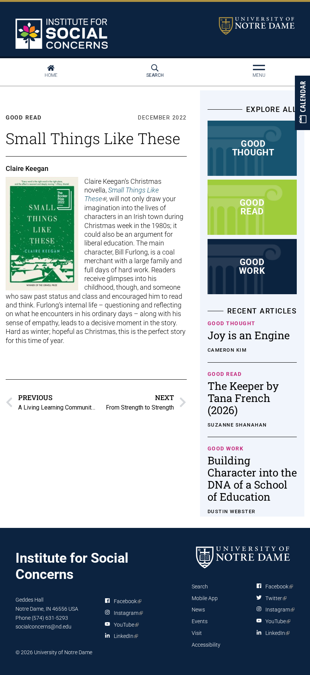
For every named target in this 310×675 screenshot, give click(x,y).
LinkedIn (124, 637)
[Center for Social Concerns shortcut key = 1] (63, 34)
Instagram (127, 614)
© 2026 (24, 652)
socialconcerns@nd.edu (43, 627)
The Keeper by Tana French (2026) (243, 398)
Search (155, 75)
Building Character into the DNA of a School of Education (252, 478)
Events (200, 621)
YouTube (125, 626)
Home (51, 75)
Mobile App (205, 598)
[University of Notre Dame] (243, 557)
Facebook (126, 602)
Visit (197, 633)
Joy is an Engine (249, 335)
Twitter (274, 598)
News (198, 610)
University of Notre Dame (256, 26)
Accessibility (206, 645)
